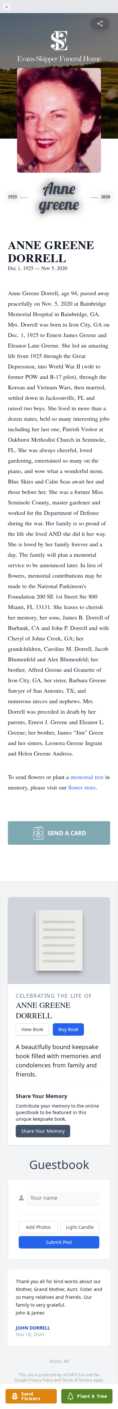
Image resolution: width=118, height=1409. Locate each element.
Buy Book (68, 1029)
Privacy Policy (40, 1380)
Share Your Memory (43, 1131)
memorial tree (87, 777)
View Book (32, 1029)
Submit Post (59, 1242)
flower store (82, 787)
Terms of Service (77, 1380)
